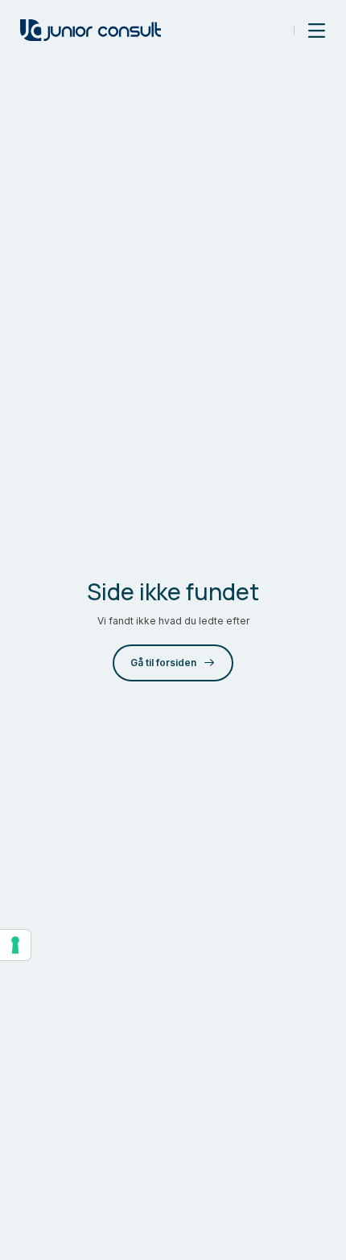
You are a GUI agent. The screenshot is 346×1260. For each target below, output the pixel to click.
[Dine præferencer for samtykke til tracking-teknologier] (15, 945)
